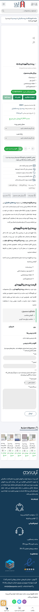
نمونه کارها (7, 97)
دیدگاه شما (32, 387)
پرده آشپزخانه (23, 185)
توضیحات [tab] (31, 196)
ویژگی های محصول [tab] (18, 196)
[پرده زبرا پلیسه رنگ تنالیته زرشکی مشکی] (24, 437)
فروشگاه (30, 18)
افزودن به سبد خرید (11, 149)
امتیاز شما (32, 379)
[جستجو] (3, 11)
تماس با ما (17, 97)
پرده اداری (32, 188)
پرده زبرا (14, 18)
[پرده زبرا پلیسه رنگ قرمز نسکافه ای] (10, 437)
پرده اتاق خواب (13, 185)
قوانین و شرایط (30, 518)
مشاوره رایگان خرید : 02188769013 (23, 92)
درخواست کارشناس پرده (27, 515)
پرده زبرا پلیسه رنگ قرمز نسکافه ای (10, 445)
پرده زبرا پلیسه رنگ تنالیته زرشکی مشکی (24, 445)
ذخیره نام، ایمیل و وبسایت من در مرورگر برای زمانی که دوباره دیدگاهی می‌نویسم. (21, 374)
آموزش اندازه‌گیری (29, 97)
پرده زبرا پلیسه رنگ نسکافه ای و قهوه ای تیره (32, 445)
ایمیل (34, 362)
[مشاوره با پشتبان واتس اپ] (3, 603)
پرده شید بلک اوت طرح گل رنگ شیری (17, 445)
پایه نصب (19, 134)
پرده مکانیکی (22, 18)
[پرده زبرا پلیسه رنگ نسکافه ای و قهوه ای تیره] (32, 437)
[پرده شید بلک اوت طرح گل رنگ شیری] (17, 437)
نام (34, 354)
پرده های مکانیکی (10, 203)
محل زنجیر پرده (19, 124)
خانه (35, 18)
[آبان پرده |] (19, 4)
